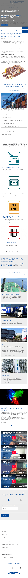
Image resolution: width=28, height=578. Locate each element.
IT (20, 266)
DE (20, 263)
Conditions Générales (6, 551)
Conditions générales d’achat (7, 557)
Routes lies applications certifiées (12, 251)
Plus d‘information (5, 20)
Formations (4, 531)
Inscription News (5, 537)
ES (20, 265)
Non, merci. (12, 20)
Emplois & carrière (5, 534)
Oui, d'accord (4, 24)
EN (23, 263)
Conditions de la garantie (7, 554)
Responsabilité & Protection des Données (10, 544)
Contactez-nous (5, 524)
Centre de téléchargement (7, 541)
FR (22, 265)
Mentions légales (5, 547)
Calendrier (4, 528)
